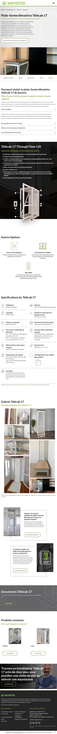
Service (3, 719)
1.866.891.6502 (50, 717)
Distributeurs (18, 713)
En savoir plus (20, 570)
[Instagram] (36, 723)
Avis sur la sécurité (18, 732)
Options (20, 77)
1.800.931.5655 (41, 711)
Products (19, 9)
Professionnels (4, 713)
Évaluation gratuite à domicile (15, 40)
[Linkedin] (33, 723)
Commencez (8, 684)
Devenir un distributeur (20, 711)
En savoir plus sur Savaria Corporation (10, 704)
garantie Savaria (26, 384)
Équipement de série (8, 77)
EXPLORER (8, 603)
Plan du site (3, 721)
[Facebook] (39, 723)
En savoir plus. (44, 347)
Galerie (41, 77)
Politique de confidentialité (18, 716)
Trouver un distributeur (6, 717)
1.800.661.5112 (38, 715)
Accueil (3, 9)
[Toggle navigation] (53, 3)
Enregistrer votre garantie (21, 719)
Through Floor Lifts (10, 9)
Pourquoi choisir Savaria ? (7, 711)
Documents (51, 77)
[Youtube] (31, 723)
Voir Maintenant (32, 535)
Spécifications (31, 77)
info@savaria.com (38, 719)
